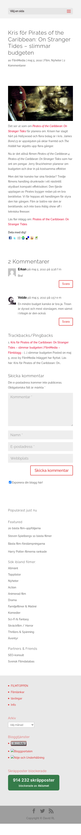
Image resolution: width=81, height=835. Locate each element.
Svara (66, 284)
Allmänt (13, 568)
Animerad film (17, 593)
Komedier (14, 612)
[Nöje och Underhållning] (27, 757)
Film (47, 60)
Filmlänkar (17, 692)
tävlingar (16, 698)
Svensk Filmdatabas (21, 661)
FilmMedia (18, 60)
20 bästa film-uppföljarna (24, 528)
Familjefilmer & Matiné (22, 606)
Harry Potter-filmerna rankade (27, 551)
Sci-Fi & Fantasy (18, 619)
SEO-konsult (16, 655)
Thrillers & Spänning (21, 632)
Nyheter (56, 60)
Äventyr (13, 638)
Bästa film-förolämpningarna (26, 543)
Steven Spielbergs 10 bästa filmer (30, 536)
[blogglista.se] (19, 745)
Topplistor (14, 574)
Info (13, 704)
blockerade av (36, 784)
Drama (12, 600)
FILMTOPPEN (19, 685)
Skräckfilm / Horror (20, 625)
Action (12, 587)
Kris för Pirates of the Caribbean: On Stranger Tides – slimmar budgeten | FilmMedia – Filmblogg (38, 347)
